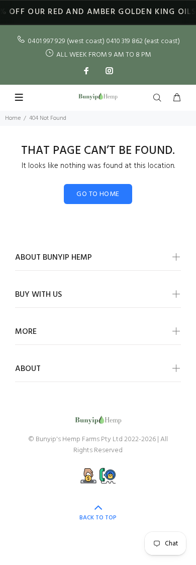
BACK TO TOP (98, 518)
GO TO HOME (97, 194)
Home (13, 118)
